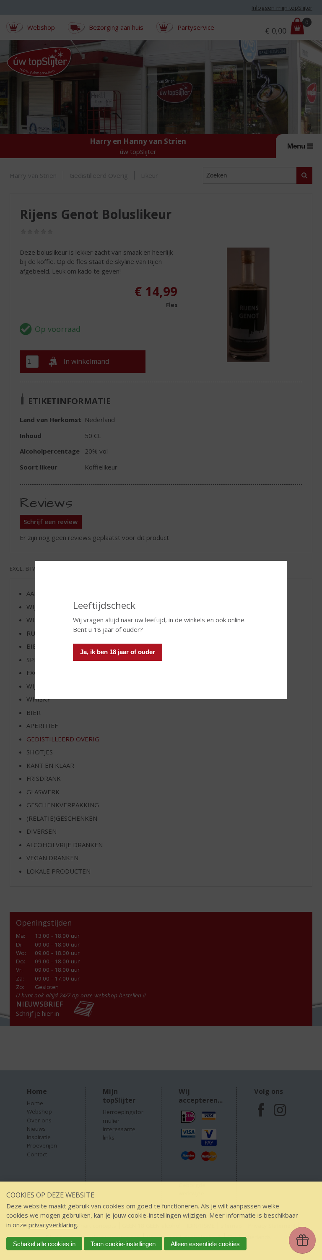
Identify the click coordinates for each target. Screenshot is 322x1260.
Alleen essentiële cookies (205, 1243)
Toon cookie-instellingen (123, 1243)
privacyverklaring (53, 1225)
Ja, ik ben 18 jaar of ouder (117, 651)
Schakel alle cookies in (44, 1243)
